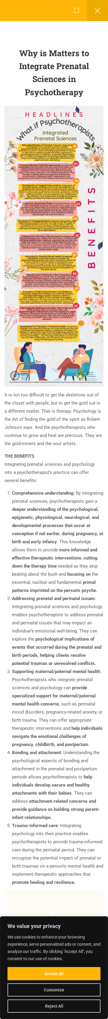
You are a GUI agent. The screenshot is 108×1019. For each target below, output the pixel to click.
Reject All (54, 1006)
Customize (54, 989)
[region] (54, 967)
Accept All (54, 973)
